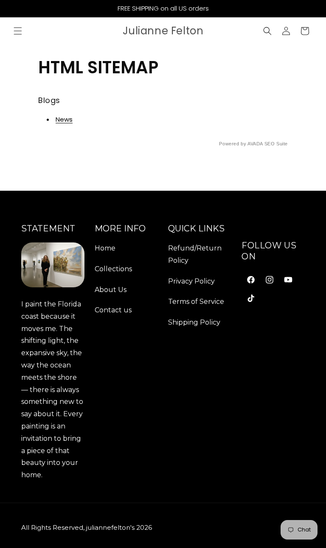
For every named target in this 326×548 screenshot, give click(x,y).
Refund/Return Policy (195, 254)
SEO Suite (276, 143)
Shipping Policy (194, 322)
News (64, 119)
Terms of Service (196, 302)
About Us (110, 290)
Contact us (113, 310)
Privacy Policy (191, 281)
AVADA (255, 143)
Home (105, 248)
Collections (113, 269)
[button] (17, 31)
